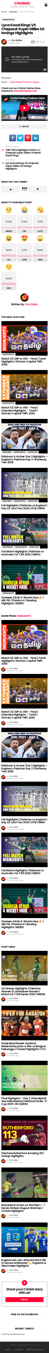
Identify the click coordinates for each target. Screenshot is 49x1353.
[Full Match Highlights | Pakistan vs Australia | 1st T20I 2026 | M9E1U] (24, 531)
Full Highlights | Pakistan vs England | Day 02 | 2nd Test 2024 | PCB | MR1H (24, 507)
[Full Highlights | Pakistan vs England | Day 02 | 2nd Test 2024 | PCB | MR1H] (24, 485)
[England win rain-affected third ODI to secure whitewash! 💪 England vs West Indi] (24, 1240)
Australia (8, 547)
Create (24, 1299)
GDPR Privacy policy (34, 1350)
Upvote (10, 189)
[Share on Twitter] (20, 138)
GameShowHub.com (25, 91)
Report (25, 126)
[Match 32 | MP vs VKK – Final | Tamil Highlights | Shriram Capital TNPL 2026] (24, 338)
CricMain (22, 3)
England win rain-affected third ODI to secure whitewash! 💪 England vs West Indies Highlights (23, 1263)
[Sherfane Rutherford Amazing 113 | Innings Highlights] (24, 1133)
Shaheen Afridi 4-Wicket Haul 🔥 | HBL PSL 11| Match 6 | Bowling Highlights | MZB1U (22, 600)
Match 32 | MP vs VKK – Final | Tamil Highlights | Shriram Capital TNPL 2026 (23, 361)
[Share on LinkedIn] (35, 138)
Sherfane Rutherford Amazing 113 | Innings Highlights (22, 1154)
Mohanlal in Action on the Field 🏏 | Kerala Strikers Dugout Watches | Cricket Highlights (22, 1208)
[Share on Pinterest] (27, 138)
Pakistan (32, 452)
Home (8, 1350)
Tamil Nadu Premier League (24, 82)
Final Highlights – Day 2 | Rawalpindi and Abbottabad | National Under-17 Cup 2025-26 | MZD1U (24, 1101)
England (7, 452)
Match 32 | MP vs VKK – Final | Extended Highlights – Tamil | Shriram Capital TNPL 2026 (19, 410)
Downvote (38, 189)
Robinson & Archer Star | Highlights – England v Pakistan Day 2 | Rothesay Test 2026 (24, 459)
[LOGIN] (46, 4)
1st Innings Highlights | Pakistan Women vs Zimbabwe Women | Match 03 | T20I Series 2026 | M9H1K (23, 991)
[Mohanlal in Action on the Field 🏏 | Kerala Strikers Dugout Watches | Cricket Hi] (24, 1185)
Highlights (8, 354)
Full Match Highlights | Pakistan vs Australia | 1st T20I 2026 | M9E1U (22, 553)
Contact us (18, 1350)
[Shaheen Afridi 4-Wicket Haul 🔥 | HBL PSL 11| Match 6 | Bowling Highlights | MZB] (24, 577)
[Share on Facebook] (12, 138)
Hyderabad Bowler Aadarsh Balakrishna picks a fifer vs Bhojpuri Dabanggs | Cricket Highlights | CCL (23, 1046)
